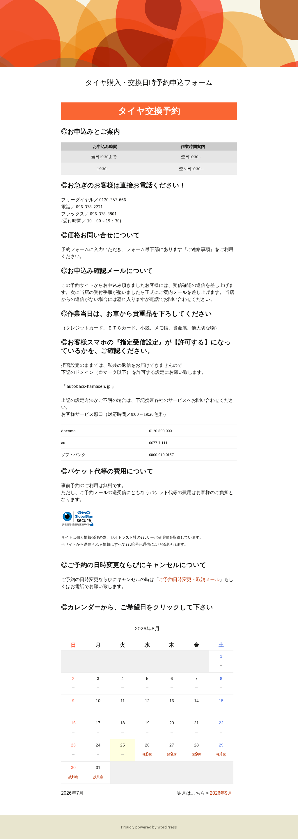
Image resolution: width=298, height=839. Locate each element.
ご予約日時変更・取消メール (189, 579)
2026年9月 (221, 793)
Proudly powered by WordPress (149, 827)
